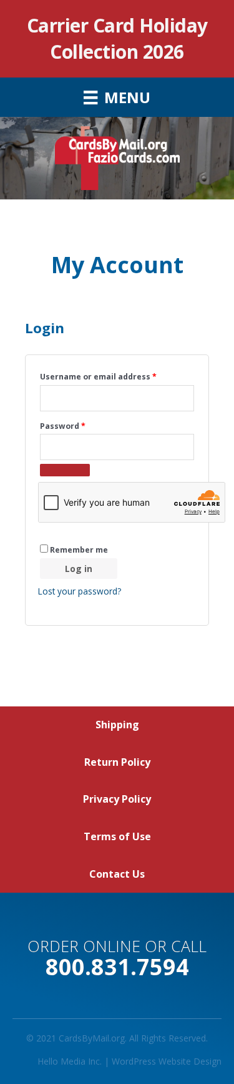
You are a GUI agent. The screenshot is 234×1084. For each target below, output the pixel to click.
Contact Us (117, 874)
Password (80, 425)
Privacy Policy (117, 799)
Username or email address (116, 376)
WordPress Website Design (167, 1061)
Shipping (117, 724)
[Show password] (65, 470)
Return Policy (117, 762)
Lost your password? (79, 591)
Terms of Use (117, 836)
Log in (78, 569)
